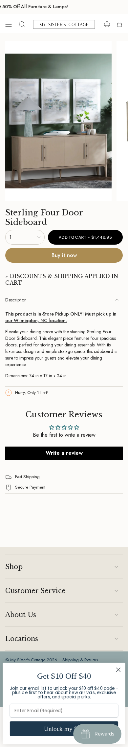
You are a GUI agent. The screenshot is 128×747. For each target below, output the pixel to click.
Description (16, 300)
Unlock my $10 (64, 728)
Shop (14, 567)
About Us (20, 615)
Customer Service (35, 591)
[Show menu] (8, 24)
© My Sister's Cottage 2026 (31, 660)
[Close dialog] (118, 669)
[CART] (119, 24)
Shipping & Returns (80, 660)
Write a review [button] (64, 453)
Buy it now (64, 255)
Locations (21, 639)
